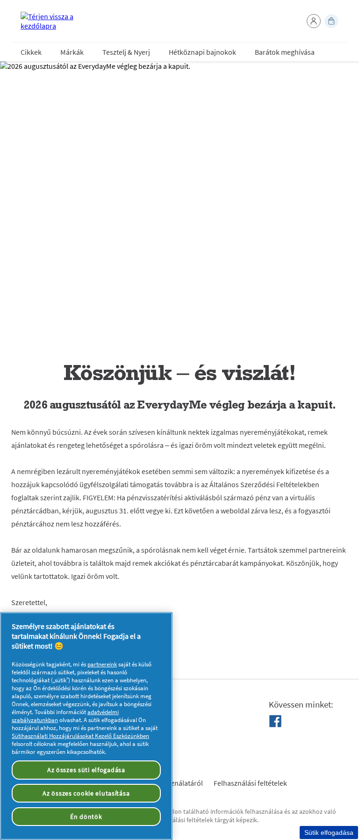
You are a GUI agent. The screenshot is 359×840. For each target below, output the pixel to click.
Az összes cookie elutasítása (86, 793)
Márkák (72, 52)
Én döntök (86, 816)
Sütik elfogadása (328, 832)
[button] (314, 21)
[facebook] (275, 721)
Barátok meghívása (285, 52)
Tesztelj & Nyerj (126, 52)
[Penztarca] (331, 21)
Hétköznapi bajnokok (202, 52)
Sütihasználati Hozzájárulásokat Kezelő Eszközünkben (80, 736)
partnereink (102, 664)
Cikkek (31, 52)
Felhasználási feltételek (250, 783)
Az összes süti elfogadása (86, 770)
